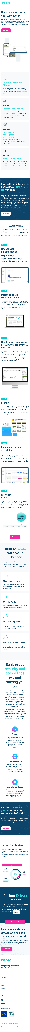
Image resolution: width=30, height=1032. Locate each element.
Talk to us (6, 30)
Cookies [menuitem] (3, 1026)
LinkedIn (5, 1000)
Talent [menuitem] (2, 992)
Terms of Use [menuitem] (24, 1026)
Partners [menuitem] (3, 974)
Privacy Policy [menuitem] (17, 1026)
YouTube (5, 1003)
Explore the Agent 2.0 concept (12, 865)
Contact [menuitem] (3, 995)
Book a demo (6, 948)
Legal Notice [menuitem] (9, 1026)
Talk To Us (15, 536)
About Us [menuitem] (3, 985)
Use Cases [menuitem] (3, 977)
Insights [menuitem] (3, 980)
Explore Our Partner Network (15, 921)
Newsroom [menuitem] (3, 988)
